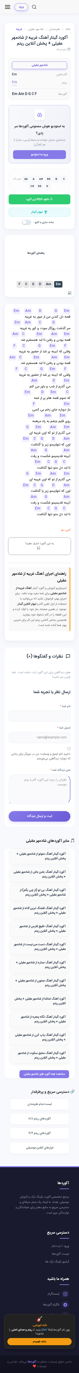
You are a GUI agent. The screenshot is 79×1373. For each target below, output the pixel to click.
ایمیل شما (63, 728)
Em (58, 284)
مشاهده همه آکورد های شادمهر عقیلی (44, 1074)
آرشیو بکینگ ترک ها (57, 1261)
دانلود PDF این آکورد (38, 199)
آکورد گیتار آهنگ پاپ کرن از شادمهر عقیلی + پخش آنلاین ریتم (40, 1037)
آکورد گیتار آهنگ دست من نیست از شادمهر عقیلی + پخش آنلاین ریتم (40, 947)
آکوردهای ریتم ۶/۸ (39, 1118)
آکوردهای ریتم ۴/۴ (39, 1133)
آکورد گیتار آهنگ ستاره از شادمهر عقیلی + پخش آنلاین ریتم (41, 965)
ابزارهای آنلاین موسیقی (39, 1147)
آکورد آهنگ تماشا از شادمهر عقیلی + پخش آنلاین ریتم (40, 1001)
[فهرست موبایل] (7, 7)
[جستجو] (34, 7)
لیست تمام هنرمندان (39, 1104)
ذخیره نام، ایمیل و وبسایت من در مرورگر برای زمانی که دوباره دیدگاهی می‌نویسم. (40, 756)
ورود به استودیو (39, 154)
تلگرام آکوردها (51, 1304)
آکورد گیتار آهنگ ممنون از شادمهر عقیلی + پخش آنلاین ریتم (40, 983)
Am (48, 284)
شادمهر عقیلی (40, 65)
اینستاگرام (53, 1294)
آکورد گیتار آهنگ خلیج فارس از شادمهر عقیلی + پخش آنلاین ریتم (42, 929)
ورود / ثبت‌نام (60, 1246)
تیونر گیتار (37, 212)
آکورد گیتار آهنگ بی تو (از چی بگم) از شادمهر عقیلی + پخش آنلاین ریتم (43, 892)
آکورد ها (65, 530)
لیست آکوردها (60, 1254)
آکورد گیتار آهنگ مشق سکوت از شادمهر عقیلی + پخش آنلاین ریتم (42, 1055)
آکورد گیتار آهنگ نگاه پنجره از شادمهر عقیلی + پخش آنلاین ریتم (43, 1019)
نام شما (65, 706)
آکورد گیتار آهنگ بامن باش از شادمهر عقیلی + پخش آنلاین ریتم (39, 874)
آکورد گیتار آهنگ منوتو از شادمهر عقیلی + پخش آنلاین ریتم (41, 856)
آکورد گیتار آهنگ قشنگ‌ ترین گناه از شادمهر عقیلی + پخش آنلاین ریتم (39, 911)
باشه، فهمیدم (39, 1342)
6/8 (14, 82)
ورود (21, 7)
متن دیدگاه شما (60, 770)
